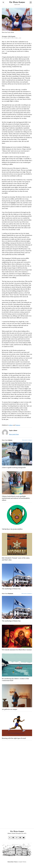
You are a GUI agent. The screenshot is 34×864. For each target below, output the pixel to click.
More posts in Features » (27, 593)
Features (17, 425)
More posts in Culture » (27, 440)
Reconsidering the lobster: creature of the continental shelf (15, 679)
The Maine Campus (17, 2)
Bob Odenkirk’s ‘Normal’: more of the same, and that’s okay (16, 559)
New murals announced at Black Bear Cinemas (17, 650)
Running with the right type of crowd (14, 738)
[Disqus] (17, 762)
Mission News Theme (12, 861)
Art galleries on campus (9, 709)
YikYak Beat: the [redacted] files (12, 529)
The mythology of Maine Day (11, 589)
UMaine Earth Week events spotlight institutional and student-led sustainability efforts (16, 498)
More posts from (14, 434)
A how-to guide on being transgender (14, 467)
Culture (11, 425)
